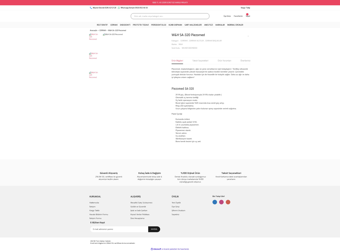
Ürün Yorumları (224, 60)
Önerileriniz (245, 60)
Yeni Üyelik (176, 203)
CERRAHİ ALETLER (196, 41)
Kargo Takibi (94, 210)
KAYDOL (154, 229)
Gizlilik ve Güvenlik (138, 207)
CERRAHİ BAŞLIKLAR (213, 41)
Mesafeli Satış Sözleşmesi (141, 203)
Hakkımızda (94, 203)
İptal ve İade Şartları (139, 210)
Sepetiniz (175, 214)
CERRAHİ (184, 41)
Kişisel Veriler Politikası (140, 214)
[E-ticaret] (169, 249)
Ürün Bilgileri (177, 60)
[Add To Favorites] (248, 34)
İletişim (92, 207)
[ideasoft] (156, 249)
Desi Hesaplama (137, 218)
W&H (181, 44)
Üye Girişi (175, 207)
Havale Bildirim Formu (99, 214)
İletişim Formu (95, 218)
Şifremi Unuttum (178, 210)
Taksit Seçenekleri (200, 60)
